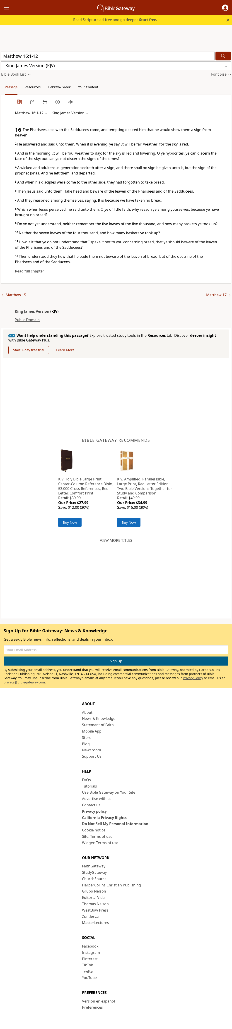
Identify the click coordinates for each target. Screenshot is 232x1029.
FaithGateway (93, 866)
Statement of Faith (98, 724)
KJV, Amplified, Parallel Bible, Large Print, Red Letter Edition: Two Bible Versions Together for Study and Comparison (144, 486)
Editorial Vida (93, 897)
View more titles (116, 540)
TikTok (87, 964)
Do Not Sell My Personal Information (115, 823)
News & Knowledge (98, 718)
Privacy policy (94, 811)
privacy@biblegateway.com (24, 682)
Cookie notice (93, 830)
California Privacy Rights (104, 817)
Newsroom (91, 749)
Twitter (88, 971)
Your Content (88, 87)
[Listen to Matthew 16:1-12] (70, 101)
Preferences (92, 1007)
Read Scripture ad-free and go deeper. (115, 19)
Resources (33, 87)
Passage (11, 87)
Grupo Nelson (94, 891)
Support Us (92, 756)
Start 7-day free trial (28, 350)
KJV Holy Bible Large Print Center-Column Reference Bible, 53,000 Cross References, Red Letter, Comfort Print (85, 486)
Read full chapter (29, 271)
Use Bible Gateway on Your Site (108, 792)
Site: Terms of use (97, 836)
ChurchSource (94, 878)
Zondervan (91, 916)
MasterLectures (95, 922)
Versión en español (98, 1001)
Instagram (91, 952)
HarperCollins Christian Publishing (111, 885)
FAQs (86, 779)
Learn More (65, 350)
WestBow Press (95, 910)
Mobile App (92, 731)
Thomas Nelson (95, 903)
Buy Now (70, 522)
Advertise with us (96, 798)
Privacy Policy (193, 678)
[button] (225, 8)
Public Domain (27, 319)
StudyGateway (94, 872)
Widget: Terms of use (100, 842)
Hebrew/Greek (59, 87)
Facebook (90, 946)
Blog (86, 743)
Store (86, 737)
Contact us (91, 804)
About (87, 712)
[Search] (223, 56)
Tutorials (89, 786)
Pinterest (90, 958)
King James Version (32, 311)
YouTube (89, 977)
